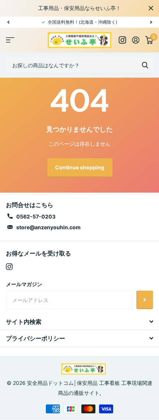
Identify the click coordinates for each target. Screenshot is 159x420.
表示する (145, 65)
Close (151, 8)
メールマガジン (24, 284)
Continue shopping (79, 167)
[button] (8, 22)
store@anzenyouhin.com (48, 227)
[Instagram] (9, 266)
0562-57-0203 (35, 216)
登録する (144, 300)
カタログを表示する (10, 40)
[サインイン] (135, 40)
